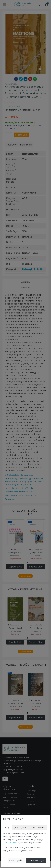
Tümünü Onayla (36, 860)
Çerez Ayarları (16, 860)
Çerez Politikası (10, 842)
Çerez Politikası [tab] (38, 827)
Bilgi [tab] (7, 827)
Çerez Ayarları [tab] (20, 827)
